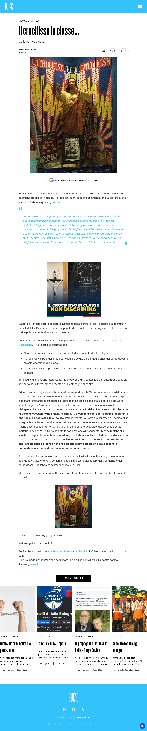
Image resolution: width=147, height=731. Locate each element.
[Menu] (139, 6)
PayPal (83, 551)
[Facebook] (73, 709)
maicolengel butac (27, 49)
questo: (56, 202)
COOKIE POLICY (83, 718)
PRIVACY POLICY (64, 718)
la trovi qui (36, 564)
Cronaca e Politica (9, 636)
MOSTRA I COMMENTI (73, 578)
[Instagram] (65, 709)
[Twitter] (82, 709)
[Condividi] (104, 51)
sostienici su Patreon (60, 551)
